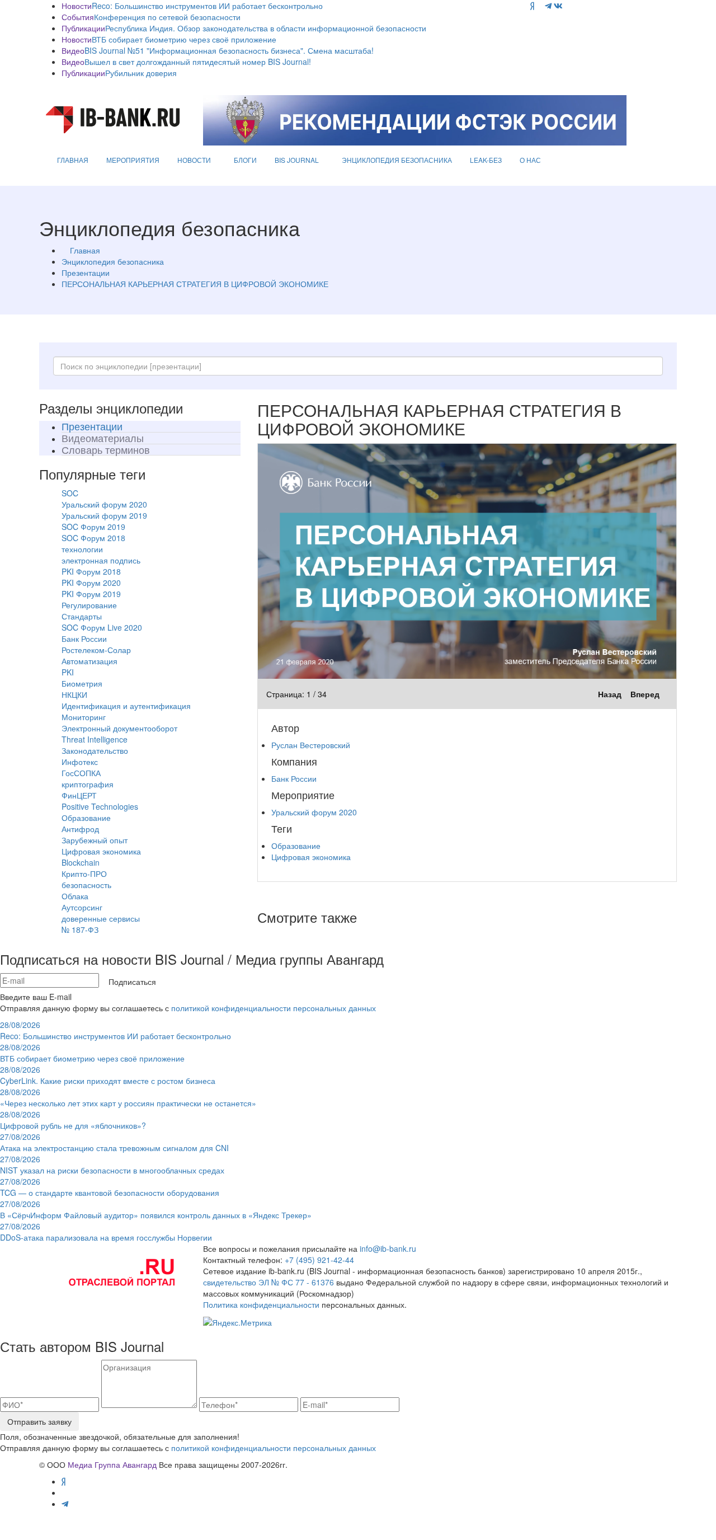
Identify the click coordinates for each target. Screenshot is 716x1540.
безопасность (86, 884)
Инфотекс (80, 761)
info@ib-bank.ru (388, 1248)
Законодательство (95, 750)
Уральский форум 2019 (104, 515)
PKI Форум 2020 (91, 582)
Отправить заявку (39, 1421)
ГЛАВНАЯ (72, 160)
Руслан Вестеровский (310, 744)
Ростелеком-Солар (96, 649)
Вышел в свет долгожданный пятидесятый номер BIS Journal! (197, 61)
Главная (85, 250)
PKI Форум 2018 (91, 571)
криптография (88, 784)
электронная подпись (101, 560)
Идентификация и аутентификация (126, 705)
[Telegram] (548, 5)
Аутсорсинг (82, 907)
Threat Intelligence (95, 739)
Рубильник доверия (141, 72)
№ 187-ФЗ (80, 929)
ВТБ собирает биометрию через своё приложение (184, 39)
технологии (82, 549)
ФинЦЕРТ (79, 795)
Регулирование (89, 605)
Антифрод (80, 828)
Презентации (86, 272)
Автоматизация (89, 660)
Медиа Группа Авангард (112, 1464)
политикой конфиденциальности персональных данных (273, 1007)
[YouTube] (539, 5)
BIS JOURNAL (297, 160)
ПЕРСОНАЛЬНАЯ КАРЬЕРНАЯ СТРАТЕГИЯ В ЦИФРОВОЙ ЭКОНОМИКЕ (195, 283)
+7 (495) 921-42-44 (319, 1259)
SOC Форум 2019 (93, 526)
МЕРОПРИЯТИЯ (132, 160)
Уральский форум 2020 (104, 504)
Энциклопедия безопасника (113, 261)
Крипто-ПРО (84, 873)
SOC (70, 493)
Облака (75, 896)
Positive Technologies (100, 806)
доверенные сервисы (101, 918)
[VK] (558, 5)
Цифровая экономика (101, 851)
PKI (68, 672)
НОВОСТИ (194, 160)
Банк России (84, 638)
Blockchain (81, 862)
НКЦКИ (74, 694)
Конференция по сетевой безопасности (167, 16)
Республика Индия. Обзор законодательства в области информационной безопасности (265, 28)
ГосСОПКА (81, 772)
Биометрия (82, 683)
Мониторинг (84, 716)
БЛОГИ (245, 160)
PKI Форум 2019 (91, 593)
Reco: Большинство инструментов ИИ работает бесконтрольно (207, 5)
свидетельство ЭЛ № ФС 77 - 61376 (268, 1282)
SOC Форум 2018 (93, 537)
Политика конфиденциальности (261, 1304)
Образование (86, 817)
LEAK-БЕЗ (486, 160)
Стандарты (82, 616)
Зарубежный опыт (95, 840)
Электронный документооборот (119, 728)
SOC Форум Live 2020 (102, 627)
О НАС (530, 160)
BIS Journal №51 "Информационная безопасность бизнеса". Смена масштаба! (229, 50)
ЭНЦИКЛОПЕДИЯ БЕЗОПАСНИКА (397, 160)
